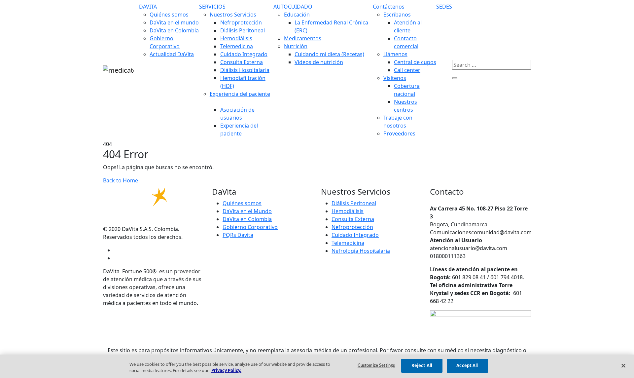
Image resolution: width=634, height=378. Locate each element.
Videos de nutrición (319, 62)
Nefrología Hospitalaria (361, 250)
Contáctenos (389, 6)
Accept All (467, 365)
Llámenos (395, 54)
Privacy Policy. (226, 371)
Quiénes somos (169, 14)
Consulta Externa (241, 62)
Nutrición (295, 46)
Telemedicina (236, 46)
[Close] (623, 365)
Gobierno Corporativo (250, 227)
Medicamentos (302, 38)
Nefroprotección (241, 22)
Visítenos (394, 78)
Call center (407, 70)
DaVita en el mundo (174, 22)
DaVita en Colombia (174, 30)
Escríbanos (397, 14)
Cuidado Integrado (243, 54)
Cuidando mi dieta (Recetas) (329, 54)
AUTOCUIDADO (292, 6)
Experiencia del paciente (240, 93)
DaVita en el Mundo (247, 211)
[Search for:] (491, 65)
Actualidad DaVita (172, 54)
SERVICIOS (212, 6)
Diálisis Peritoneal (242, 30)
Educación (297, 14)
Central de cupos (415, 62)
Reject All (421, 365)
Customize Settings (376, 365)
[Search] (454, 78)
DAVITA (148, 6)
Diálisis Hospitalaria (244, 70)
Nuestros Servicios (233, 14)
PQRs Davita (238, 235)
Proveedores (399, 133)
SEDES (444, 6)
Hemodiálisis (236, 38)
